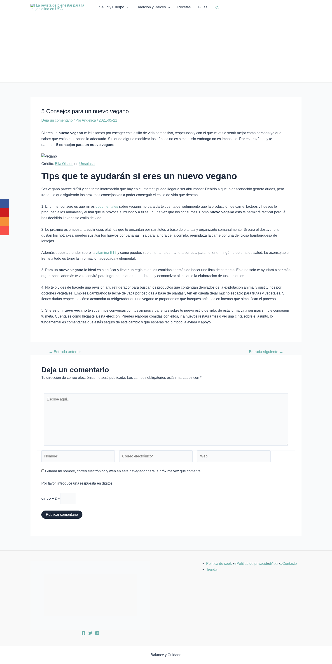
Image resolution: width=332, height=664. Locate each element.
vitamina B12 (106, 252)
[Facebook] (84, 633)
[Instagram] (97, 633)
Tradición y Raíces (151, 7)
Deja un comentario (57, 120)
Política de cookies (221, 563)
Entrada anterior (65, 352)
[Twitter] (90, 633)
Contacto (289, 563)
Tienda (211, 569)
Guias (202, 7)
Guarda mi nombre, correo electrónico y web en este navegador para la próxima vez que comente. (123, 471)
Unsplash (87, 164)
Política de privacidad (253, 563)
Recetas (184, 7)
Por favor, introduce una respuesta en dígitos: (77, 483)
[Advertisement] (166, 48)
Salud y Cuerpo (111, 7)
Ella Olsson (64, 164)
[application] (126, 7)
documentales (107, 206)
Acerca (276, 563)
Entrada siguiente (266, 352)
